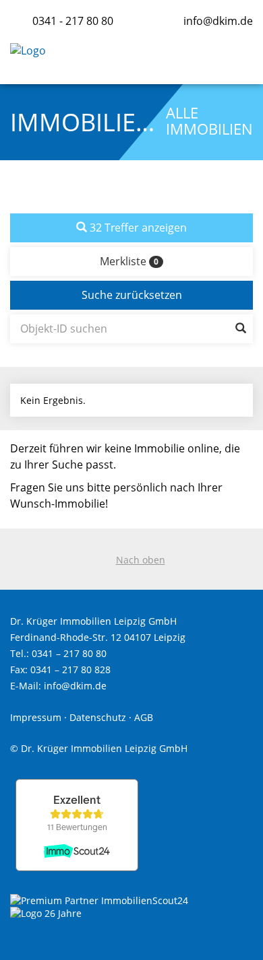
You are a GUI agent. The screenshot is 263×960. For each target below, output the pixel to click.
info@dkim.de (218, 20)
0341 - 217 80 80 (72, 20)
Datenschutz (97, 717)
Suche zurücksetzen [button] (132, 294)
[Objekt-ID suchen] (240, 328)
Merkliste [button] (129, 261)
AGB (143, 717)
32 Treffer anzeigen (137, 227)
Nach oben (140, 559)
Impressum (35, 717)
